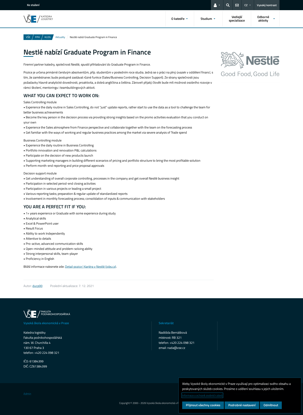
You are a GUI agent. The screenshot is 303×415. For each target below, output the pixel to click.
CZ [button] (246, 5)
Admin (27, 394)
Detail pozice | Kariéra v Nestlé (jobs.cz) (90, 266)
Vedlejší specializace (237, 19)
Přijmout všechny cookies (203, 405)
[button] (217, 5)
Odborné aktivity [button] (263, 19)
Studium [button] (206, 18)
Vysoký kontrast (267, 5)
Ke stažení (33, 5)
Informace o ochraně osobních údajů (202, 395)
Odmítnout (271, 405)
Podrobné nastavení (241, 405)
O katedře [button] (177, 18)
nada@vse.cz (176, 347)
